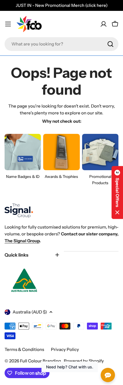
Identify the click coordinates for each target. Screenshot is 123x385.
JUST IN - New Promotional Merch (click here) (62, 5)
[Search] (110, 44)
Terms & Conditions (24, 349)
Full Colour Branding (41, 361)
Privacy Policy (65, 349)
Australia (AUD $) (30, 312)
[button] (117, 192)
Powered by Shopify (84, 361)
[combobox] (61, 44)
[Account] (103, 24)
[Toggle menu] (8, 24)
